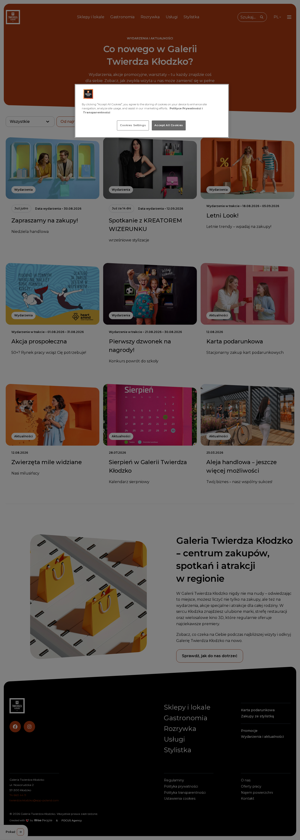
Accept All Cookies (168, 125)
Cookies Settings (133, 125)
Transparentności (96, 112)
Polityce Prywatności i (186, 108)
